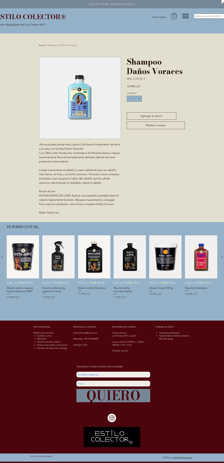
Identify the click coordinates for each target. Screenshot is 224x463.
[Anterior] (2, 257)
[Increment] (140, 98)
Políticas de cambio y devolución (52, 345)
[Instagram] (112, 418)
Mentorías (42, 338)
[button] (174, 15)
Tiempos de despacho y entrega (52, 348)
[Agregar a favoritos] (181, 116)
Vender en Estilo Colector (49, 342)
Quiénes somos (44, 336)
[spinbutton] (134, 98)
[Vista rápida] (23, 256)
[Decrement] (129, 98)
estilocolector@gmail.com (85, 333)
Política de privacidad (43, 333)
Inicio (42, 45)
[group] (112, 275)
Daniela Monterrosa (182, 457)
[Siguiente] (222, 257)
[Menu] (185, 16)
